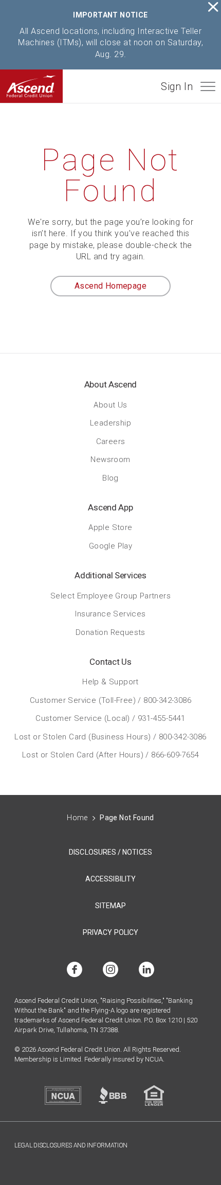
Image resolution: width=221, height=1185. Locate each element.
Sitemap (110, 905)
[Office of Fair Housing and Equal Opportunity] (154, 1095)
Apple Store (110, 527)
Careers (110, 441)
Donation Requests (110, 631)
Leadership (110, 423)
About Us (110, 404)
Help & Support (110, 681)
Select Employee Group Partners (110, 595)
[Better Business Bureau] (112, 1095)
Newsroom (110, 459)
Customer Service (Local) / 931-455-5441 (110, 718)
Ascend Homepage (110, 286)
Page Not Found (127, 817)
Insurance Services (110, 613)
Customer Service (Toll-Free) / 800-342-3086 (110, 699)
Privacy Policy (110, 932)
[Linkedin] (146, 970)
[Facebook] (74, 970)
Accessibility (110, 879)
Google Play (110, 545)
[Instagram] (110, 970)
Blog (110, 477)
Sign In (177, 86)
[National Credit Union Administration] (63, 1095)
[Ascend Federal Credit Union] (31, 86)
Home (77, 817)
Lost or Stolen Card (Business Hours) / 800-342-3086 (110, 736)
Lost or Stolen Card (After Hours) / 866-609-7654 (110, 754)
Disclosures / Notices (110, 852)
